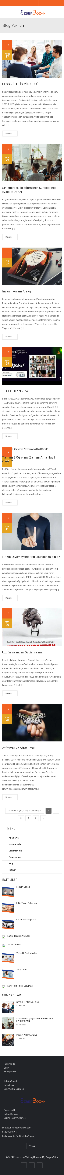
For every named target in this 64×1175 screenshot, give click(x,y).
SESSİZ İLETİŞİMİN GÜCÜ (20, 84)
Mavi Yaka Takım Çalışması (20, 986)
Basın (6, 1067)
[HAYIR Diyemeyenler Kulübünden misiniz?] (32, 531)
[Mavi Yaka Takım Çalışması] (3, 987)
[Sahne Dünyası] (3, 945)
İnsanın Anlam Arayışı (17, 291)
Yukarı (32, 1146)
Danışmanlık (9, 1110)
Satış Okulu (21, 969)
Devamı (9, 133)
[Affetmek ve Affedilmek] (32, 722)
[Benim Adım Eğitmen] (8, 924)
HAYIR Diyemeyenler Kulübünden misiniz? (31, 557)
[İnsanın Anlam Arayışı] (32, 266)
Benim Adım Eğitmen (26, 919)
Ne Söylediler (10, 1071)
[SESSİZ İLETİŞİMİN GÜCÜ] (32, 59)
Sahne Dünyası (14, 944)
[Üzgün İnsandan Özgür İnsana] (32, 627)
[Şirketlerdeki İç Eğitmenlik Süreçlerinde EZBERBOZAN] (32, 162)
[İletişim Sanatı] (8, 892)
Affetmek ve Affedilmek (18, 748)
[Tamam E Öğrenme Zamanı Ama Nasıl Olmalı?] (32, 449)
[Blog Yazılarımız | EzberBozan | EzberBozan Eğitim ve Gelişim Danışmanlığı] (32, 12)
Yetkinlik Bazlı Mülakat (26, 953)
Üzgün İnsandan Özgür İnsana (22, 652)
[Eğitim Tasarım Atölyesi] (3, 937)
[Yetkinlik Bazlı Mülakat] (8, 958)
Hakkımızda (9, 1064)
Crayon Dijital (52, 1157)
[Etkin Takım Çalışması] (8, 908)
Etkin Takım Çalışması (26, 903)
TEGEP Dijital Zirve (15, 391)
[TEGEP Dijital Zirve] (32, 366)
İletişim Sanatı (23, 887)
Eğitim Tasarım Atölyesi (18, 936)
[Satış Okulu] (8, 974)
